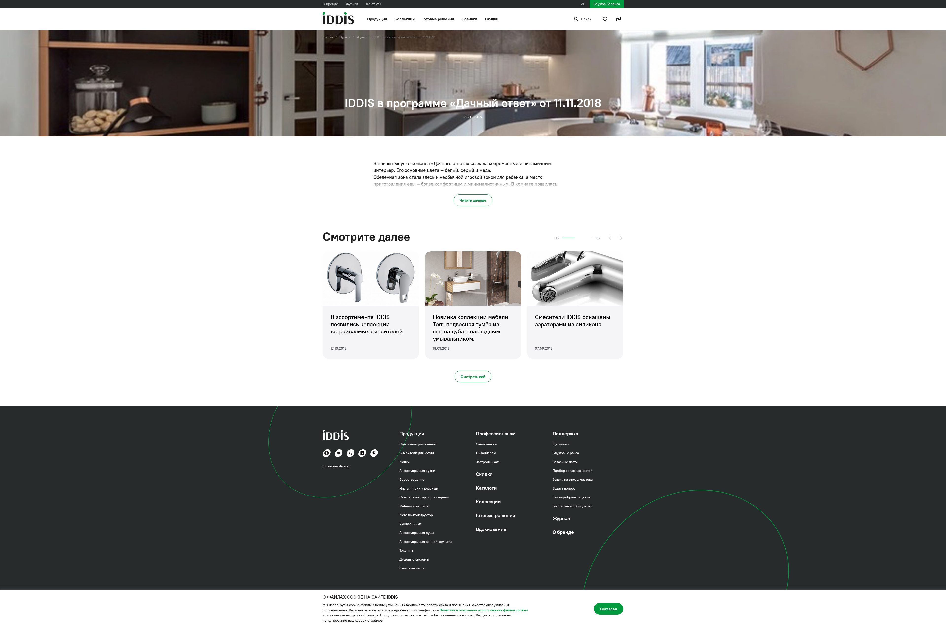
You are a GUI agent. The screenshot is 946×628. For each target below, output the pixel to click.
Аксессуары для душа (416, 532)
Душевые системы (414, 559)
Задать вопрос (564, 488)
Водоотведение (411, 479)
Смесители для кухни (416, 453)
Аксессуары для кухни (417, 470)
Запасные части (411, 568)
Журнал (352, 4)
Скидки (491, 19)
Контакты (373, 4)
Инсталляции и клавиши (418, 488)
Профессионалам (496, 433)
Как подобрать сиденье (571, 497)
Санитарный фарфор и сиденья (424, 497)
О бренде (330, 4)
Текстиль (406, 550)
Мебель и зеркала (413, 506)
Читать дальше (473, 200)
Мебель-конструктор (416, 515)
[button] (610, 238)
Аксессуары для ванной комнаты (425, 541)
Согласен (608, 608)
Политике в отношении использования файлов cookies (484, 610)
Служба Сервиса (606, 4)
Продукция (377, 19)
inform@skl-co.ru (336, 466)
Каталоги (486, 488)
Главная (328, 37)
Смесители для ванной (417, 444)
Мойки (404, 462)
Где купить (561, 444)
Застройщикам (487, 462)
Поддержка (565, 433)
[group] (371, 305)
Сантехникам (486, 444)
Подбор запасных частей (572, 470)
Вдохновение (491, 529)
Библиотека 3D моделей (572, 506)
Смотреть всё (473, 376)
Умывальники (410, 524)
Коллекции (405, 19)
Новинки (469, 19)
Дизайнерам (486, 453)
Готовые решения (438, 19)
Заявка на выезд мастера (573, 479)
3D (583, 4)
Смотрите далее (366, 236)
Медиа (360, 37)
